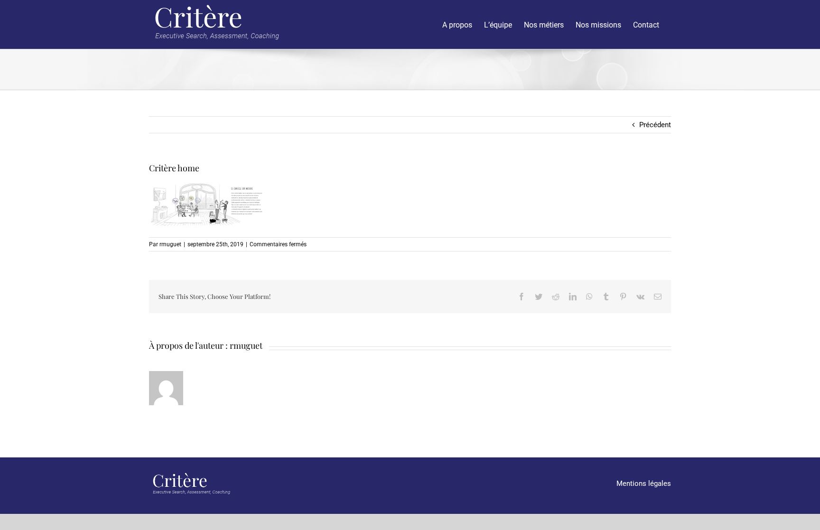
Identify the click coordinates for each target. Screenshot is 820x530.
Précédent (655, 125)
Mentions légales (643, 483)
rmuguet (170, 244)
